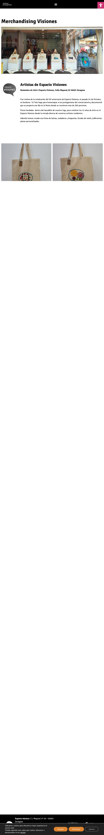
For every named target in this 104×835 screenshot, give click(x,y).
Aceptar (61, 829)
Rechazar (76, 829)
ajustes (23, 832)
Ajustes (92, 829)
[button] (56, 4)
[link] (100, 5)
